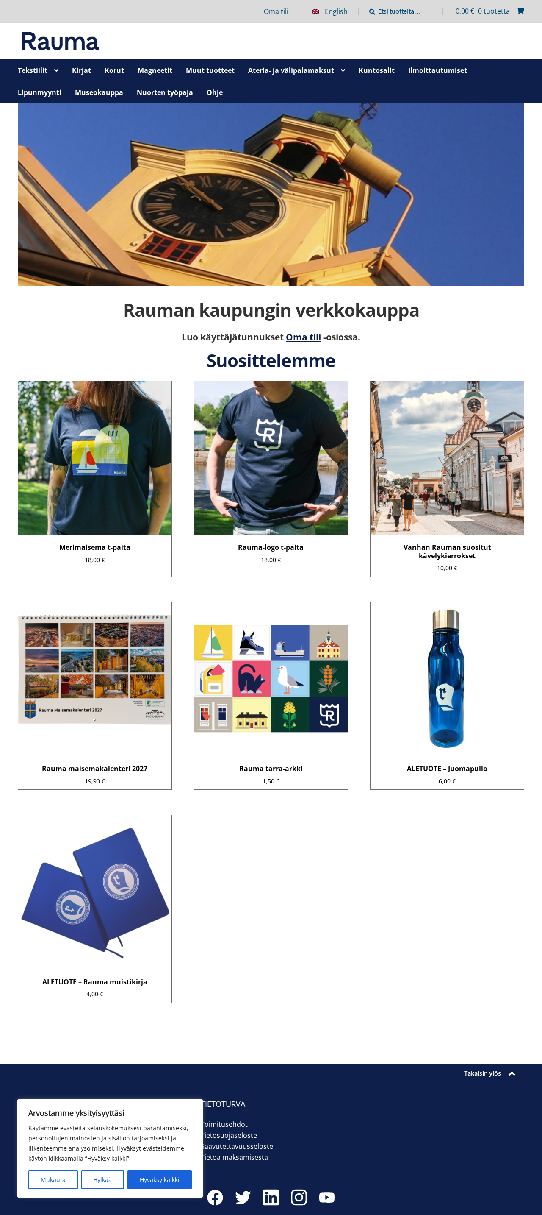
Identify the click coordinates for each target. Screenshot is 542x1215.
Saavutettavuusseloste (237, 1146)
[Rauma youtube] (326, 1197)
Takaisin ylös (482, 1073)
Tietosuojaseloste (229, 1135)
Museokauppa (99, 92)
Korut (114, 70)
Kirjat (81, 70)
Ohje (215, 92)
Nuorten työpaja (165, 92)
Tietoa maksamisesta (234, 1157)
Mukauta (53, 1180)
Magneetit (155, 70)
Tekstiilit (32, 70)
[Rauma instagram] (299, 1197)
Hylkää (102, 1180)
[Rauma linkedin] (271, 1197)
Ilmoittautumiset (437, 70)
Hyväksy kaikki (160, 1180)
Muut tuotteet (210, 70)
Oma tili (276, 11)
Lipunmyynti (39, 92)
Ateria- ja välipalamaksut (291, 70)
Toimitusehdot (224, 1124)
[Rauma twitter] (243, 1197)
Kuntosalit (377, 70)
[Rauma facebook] (215, 1197)
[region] (110, 1148)
